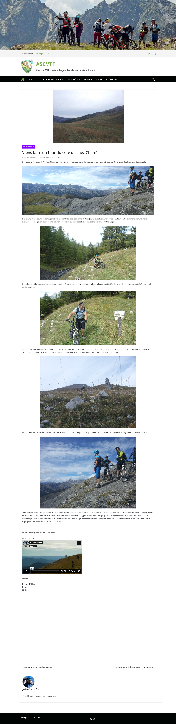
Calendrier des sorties (52, 79)
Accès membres (112, 79)
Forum (99, 79)
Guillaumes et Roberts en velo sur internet (134, 667)
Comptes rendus (28, 147)
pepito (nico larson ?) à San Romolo (48, 53)
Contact (88, 79)
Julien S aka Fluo (45, 158)
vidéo (27, 538)
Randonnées (72, 79)
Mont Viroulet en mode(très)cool (37, 667)
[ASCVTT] (88, 1)
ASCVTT (45, 64)
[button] (36, 79)
